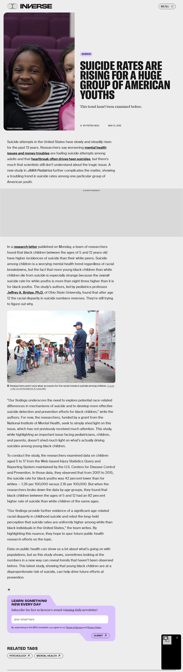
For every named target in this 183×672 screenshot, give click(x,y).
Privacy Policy (94, 627)
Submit (98, 635)
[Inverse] (36, 6)
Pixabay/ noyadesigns (15, 128)
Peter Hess (92, 125)
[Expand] (165, 638)
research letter (25, 246)
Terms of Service (74, 627)
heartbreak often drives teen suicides (60, 159)
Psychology (17, 655)
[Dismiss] (177, 638)
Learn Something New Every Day (29, 602)
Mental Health (47, 655)
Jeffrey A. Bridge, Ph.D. (25, 292)
